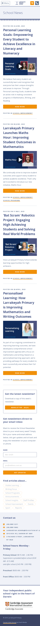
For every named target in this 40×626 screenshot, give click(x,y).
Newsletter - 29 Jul (20, 408)
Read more (20, 107)
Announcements (12, 496)
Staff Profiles (28, 500)
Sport (7, 508)
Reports (18, 508)
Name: (5, 450)
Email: (5, 461)
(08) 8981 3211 (37, 3)
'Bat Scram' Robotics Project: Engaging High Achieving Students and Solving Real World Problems (19, 224)
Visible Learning (12, 485)
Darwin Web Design (9, 622)
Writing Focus (11, 489)
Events (30, 504)
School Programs (11, 200)
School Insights (11, 500)
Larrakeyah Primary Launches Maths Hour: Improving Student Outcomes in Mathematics (19, 137)
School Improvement (23, 113)
